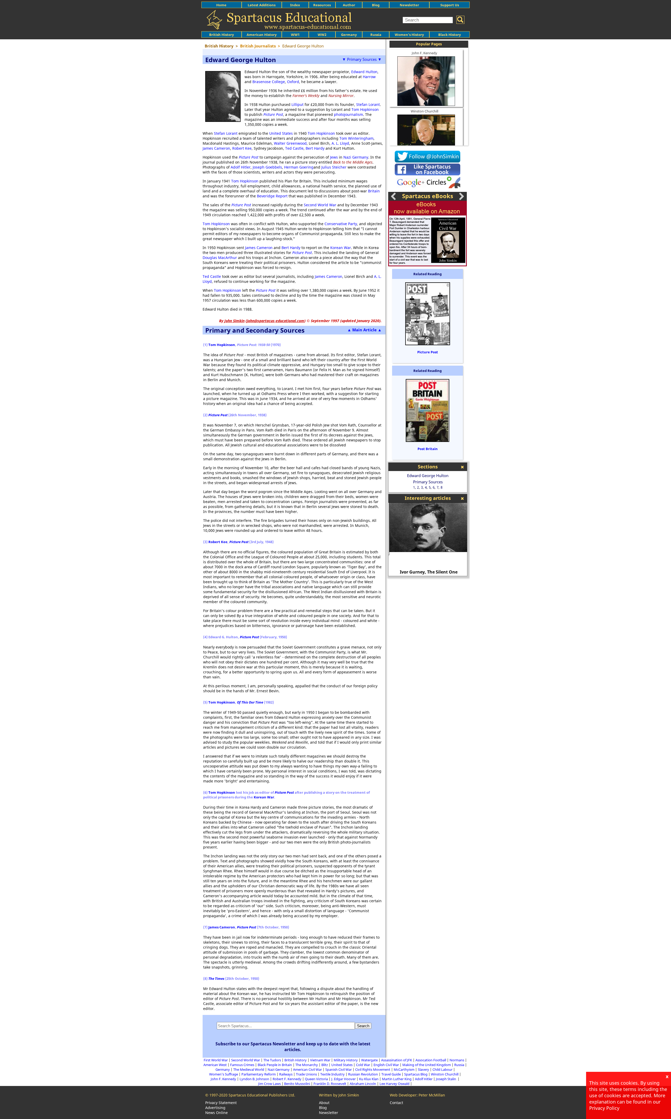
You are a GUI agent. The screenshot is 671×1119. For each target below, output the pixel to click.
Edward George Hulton (427, 475)
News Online (216, 1112)
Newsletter (409, 5)
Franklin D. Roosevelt (329, 1083)
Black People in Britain (275, 1064)
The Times (216, 978)
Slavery (423, 1069)
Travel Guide (391, 1074)
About (324, 1102)
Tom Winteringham (356, 138)
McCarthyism (404, 1069)
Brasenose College (268, 81)
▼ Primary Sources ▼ (362, 59)
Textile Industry (332, 1074)
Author (349, 5)
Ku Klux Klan (368, 1079)
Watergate (369, 1060)
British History (295, 1060)
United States (281, 133)
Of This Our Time (250, 702)
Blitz (324, 1064)
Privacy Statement (221, 1102)
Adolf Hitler (241, 167)
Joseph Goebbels (267, 167)
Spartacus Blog (416, 1074)
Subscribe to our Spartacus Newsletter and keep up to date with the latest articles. (292, 1046)
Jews (334, 157)
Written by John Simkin (339, 1095)
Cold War (363, 1064)
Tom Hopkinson (365, 109)
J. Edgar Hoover (343, 1079)
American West (215, 1064)
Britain (374, 190)
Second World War (320, 204)
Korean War (340, 247)
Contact (396, 1102)
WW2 (322, 34)
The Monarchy (306, 1064)
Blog (376, 5)
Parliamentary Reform (258, 1074)
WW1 (295, 34)
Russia (375, 34)
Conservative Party (340, 223)
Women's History (409, 34)
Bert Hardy (315, 148)
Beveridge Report (272, 195)
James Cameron (216, 148)
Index (295, 5)
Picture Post (427, 352)
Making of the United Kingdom (426, 1064)
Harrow (369, 76)
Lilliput (297, 104)
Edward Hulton (364, 71)
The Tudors (272, 1060)
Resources (322, 5)
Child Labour (442, 1069)
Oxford (293, 81)
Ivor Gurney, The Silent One (428, 572)
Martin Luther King (397, 1079)
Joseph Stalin (446, 1079)
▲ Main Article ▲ (364, 329)
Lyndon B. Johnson (254, 1079)
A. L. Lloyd (340, 143)
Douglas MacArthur (220, 257)
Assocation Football (430, 1060)
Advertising (215, 1107)
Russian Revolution (363, 1074)
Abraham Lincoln (363, 1083)
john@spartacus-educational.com (275, 320)
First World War (216, 1060)
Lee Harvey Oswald (394, 1083)
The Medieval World (248, 1069)
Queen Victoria (316, 1079)
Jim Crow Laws (269, 1083)
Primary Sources (428, 481)
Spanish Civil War (338, 1069)
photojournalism (348, 114)
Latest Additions (261, 5)
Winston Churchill (424, 111)
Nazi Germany (355, 157)
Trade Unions (306, 1074)
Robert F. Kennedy (287, 1079)
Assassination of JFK (396, 1060)
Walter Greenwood (290, 143)
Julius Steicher (334, 167)
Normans (457, 1060)
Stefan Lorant (368, 104)
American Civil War (307, 1069)
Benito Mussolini (297, 1083)
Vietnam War (320, 1060)
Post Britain (428, 448)
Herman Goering (298, 167)
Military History (346, 1060)
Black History (449, 34)
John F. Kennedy (424, 53)
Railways (286, 1074)
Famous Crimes (242, 1064)
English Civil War (386, 1064)
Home (221, 5)
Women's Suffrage (223, 1074)
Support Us (449, 5)
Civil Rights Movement (372, 1069)
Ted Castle (294, 148)
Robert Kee (242, 148)
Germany (349, 34)
